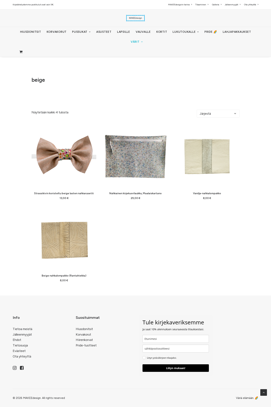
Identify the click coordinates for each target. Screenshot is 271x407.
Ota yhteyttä (250, 4)
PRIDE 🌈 (210, 32)
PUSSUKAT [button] (79, 32)
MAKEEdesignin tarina (179, 4)
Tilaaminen (200, 4)
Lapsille (123, 32)
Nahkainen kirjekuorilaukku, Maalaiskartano (135, 193)
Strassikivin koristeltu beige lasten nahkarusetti (64, 193)
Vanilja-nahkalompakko (207, 193)
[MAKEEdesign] (135, 18)
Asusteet (104, 32)
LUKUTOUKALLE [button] (184, 32)
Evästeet (19, 351)
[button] (64, 156)
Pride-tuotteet (86, 345)
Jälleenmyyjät (231, 4)
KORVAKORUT (57, 32)
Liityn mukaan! (175, 368)
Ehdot (17, 340)
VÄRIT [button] (135, 41)
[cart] (21, 52)
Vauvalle (143, 32)
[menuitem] (180, 4)
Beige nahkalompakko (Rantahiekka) (64, 275)
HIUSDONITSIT (30, 32)
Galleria (215, 4)
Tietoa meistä (22, 329)
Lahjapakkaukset (237, 32)
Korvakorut (83, 334)
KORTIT (161, 32)
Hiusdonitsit (84, 329)
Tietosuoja (20, 345)
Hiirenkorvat (84, 340)
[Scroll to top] (263, 392)
